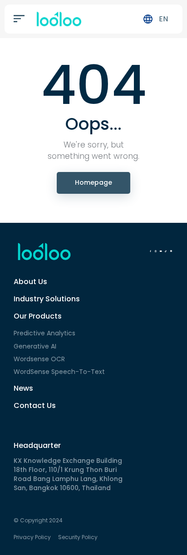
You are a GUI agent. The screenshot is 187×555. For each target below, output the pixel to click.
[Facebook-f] (150, 251)
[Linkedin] (171, 251)
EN (163, 19)
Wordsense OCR (39, 358)
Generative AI (35, 346)
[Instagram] (155, 251)
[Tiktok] (165, 251)
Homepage (93, 182)
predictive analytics (44, 333)
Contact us (35, 405)
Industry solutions (47, 299)
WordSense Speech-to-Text (59, 371)
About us (30, 281)
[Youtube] (160, 251)
